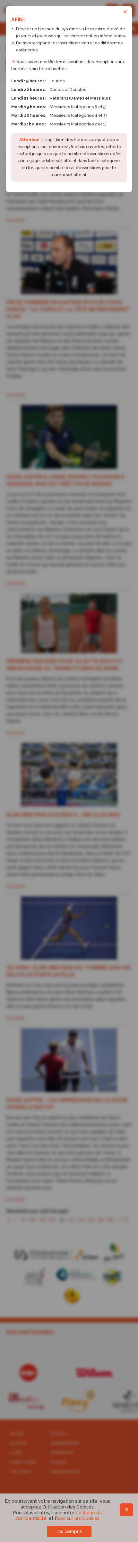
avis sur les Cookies (78, 1518)
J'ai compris (69, 1531)
